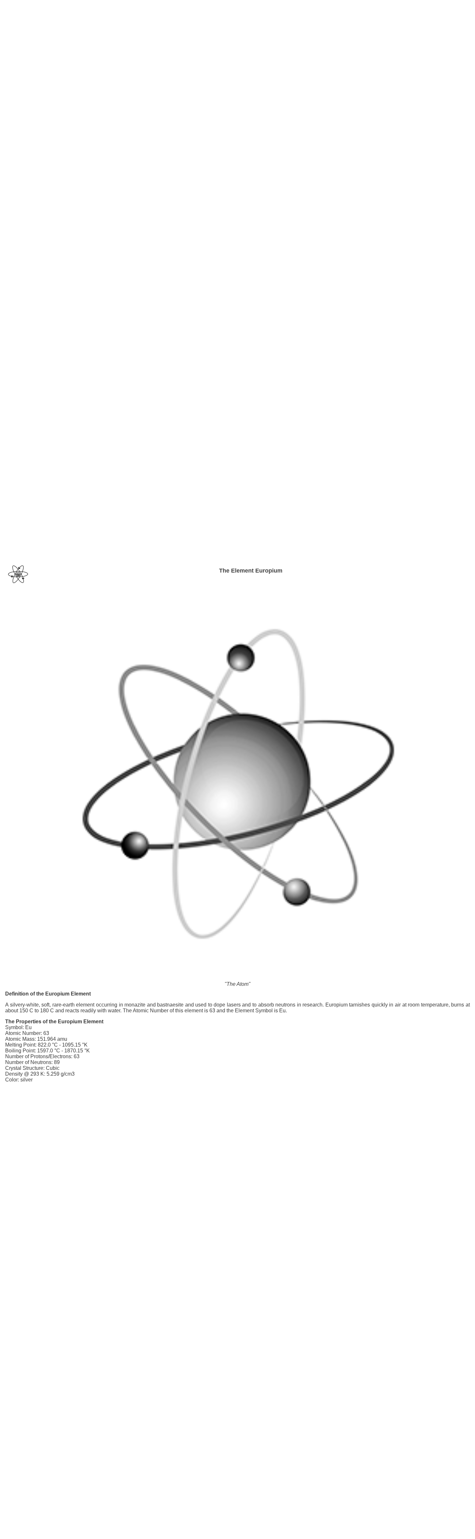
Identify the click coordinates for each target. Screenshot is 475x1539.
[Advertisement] (237, 19)
